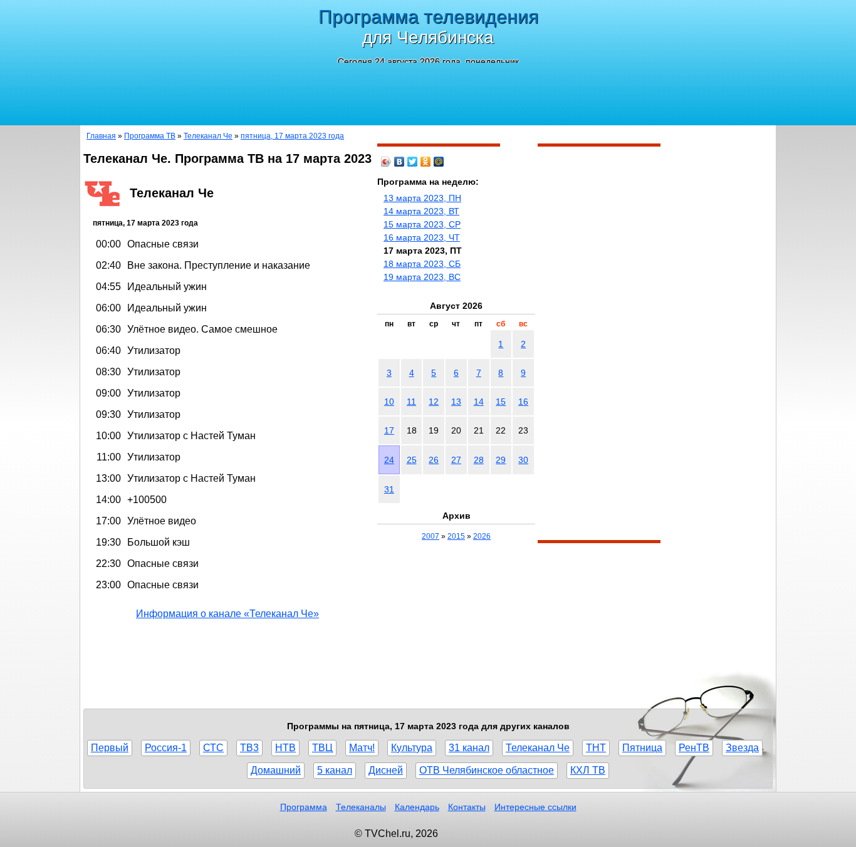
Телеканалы (361, 807)
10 (389, 402)
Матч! (362, 747)
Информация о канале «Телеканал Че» (227, 613)
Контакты (467, 807)
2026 (482, 536)
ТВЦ (322, 747)
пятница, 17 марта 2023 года (292, 136)
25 (412, 460)
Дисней (385, 770)
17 (389, 430)
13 (456, 402)
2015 (456, 536)
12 (434, 402)
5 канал (334, 770)
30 (523, 460)
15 (501, 402)
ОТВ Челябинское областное (486, 770)
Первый (109, 747)
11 (411, 402)
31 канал (469, 747)
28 (479, 460)
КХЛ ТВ (587, 770)
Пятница (642, 747)
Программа (303, 807)
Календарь (417, 807)
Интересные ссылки (535, 807)
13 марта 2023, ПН (422, 198)
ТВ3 (249, 747)
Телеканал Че (208, 136)
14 (479, 402)
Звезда (742, 747)
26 (434, 460)
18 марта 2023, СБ (422, 264)
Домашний (276, 770)
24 (389, 460)
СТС (213, 747)
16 (523, 402)
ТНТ (596, 747)
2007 (430, 536)
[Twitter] (412, 161)
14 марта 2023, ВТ (421, 211)
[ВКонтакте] (399, 161)
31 (389, 489)
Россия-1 (166, 747)
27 (456, 460)
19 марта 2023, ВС (422, 277)
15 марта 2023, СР (422, 224)
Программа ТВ (149, 136)
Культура (411, 747)
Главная (101, 136)
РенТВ (694, 747)
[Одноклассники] (425, 161)
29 (501, 460)
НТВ (285, 747)
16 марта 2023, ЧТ (422, 237)
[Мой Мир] (439, 161)
